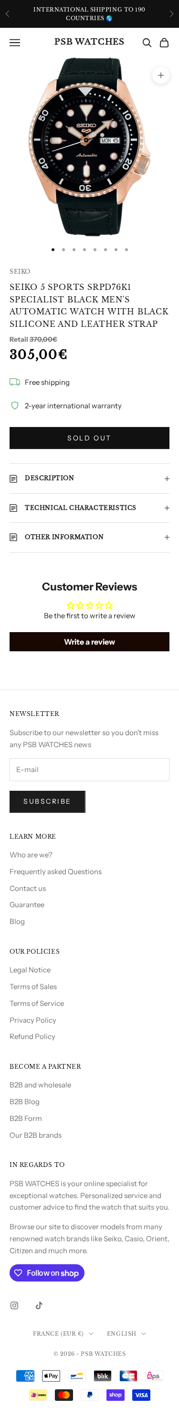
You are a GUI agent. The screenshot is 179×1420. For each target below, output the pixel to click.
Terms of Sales (33, 986)
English (122, 1333)
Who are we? (31, 854)
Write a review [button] (89, 642)
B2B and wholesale (40, 1084)
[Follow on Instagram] (14, 1305)
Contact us (28, 888)
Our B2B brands (36, 1135)
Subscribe (47, 801)
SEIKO (20, 271)
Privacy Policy (33, 1020)
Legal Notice (30, 969)
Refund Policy (32, 1036)
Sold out (89, 438)
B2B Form (26, 1118)
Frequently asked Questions (56, 871)
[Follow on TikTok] (39, 1305)
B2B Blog (25, 1101)
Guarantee (27, 904)
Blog (17, 921)
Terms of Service (37, 1003)
